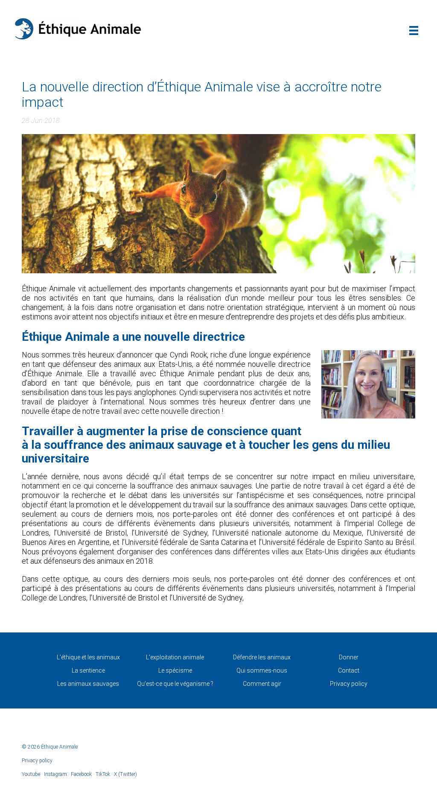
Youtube (31, 774)
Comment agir (262, 683)
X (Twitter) (125, 774)
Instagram (55, 774)
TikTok (103, 774)
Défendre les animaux (262, 657)
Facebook (81, 774)
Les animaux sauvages (88, 683)
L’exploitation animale (175, 657)
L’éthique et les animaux (88, 657)
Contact (348, 670)
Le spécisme (175, 670)
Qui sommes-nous (261, 670)
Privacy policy (348, 683)
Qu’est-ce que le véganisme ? (175, 683)
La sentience (88, 670)
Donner (348, 657)
